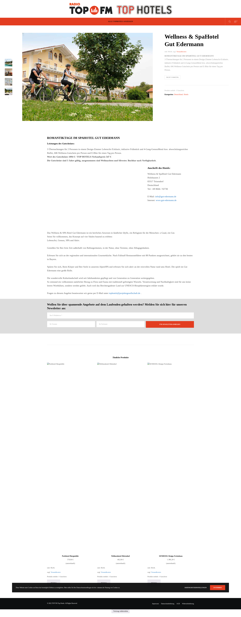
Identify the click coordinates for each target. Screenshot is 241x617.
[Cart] (233, 21)
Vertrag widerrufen (120, 611)
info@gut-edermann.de (165, 196)
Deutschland (178, 94)
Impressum (155, 604)
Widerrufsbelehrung (188, 604)
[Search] (228, 21)
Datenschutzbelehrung (167, 604)
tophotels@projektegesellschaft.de (124, 293)
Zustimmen (217, 587)
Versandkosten (181, 52)
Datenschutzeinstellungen (196, 587)
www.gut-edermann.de (166, 200)
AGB (178, 604)
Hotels (186, 94)
